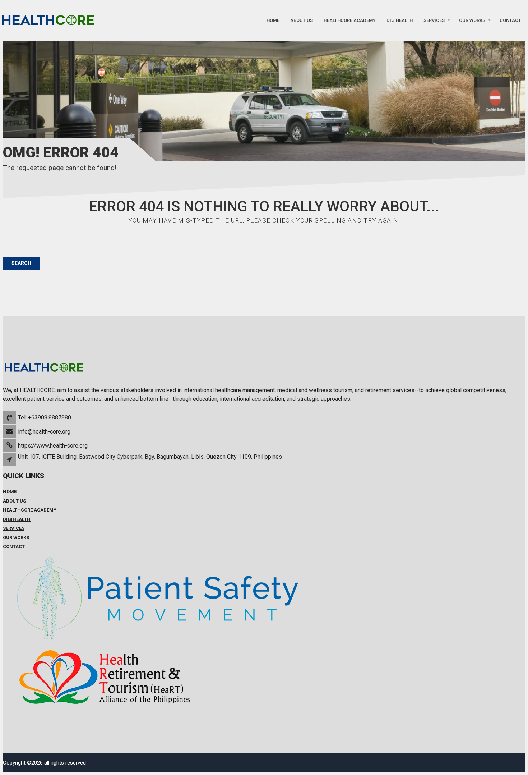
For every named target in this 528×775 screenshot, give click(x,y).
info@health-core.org (44, 431)
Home (273, 20)
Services (434, 20)
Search (21, 263)
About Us (301, 20)
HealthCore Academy (350, 20)
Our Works (472, 20)
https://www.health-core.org (53, 445)
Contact (510, 20)
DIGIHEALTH (399, 20)
